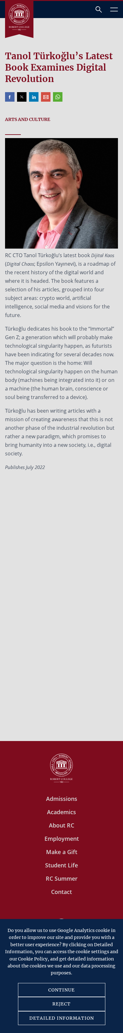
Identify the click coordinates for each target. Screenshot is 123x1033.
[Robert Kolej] (19, 17)
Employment (61, 838)
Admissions (61, 798)
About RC (61, 825)
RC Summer (62, 878)
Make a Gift (61, 852)
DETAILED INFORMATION (61, 1018)
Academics (61, 812)
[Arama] (98, 9)
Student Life (61, 865)
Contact (61, 892)
